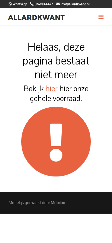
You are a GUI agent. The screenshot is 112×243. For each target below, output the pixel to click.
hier (51, 88)
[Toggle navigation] (101, 17)
